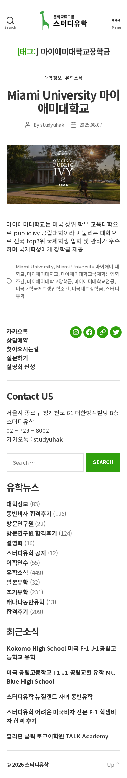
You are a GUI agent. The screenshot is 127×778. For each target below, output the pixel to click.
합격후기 (17, 611)
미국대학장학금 (87, 288)
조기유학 (17, 592)
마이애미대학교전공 (94, 281)
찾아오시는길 (23, 349)
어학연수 (17, 562)
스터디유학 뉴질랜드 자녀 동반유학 (50, 696)
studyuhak (52, 124)
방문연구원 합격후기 (32, 533)
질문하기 (17, 357)
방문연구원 (20, 523)
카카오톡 (17, 331)
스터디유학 (37, 764)
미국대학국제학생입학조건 (42, 288)
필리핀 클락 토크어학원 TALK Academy (57, 736)
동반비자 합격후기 (29, 513)
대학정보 (53, 78)
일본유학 (17, 582)
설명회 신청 (21, 366)
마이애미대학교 (42, 273)
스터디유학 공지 (26, 552)
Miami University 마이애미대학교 (63, 101)
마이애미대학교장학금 (49, 281)
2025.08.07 (90, 124)
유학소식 (74, 78)
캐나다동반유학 (26, 601)
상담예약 (17, 340)
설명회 (15, 543)
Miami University (35, 266)
